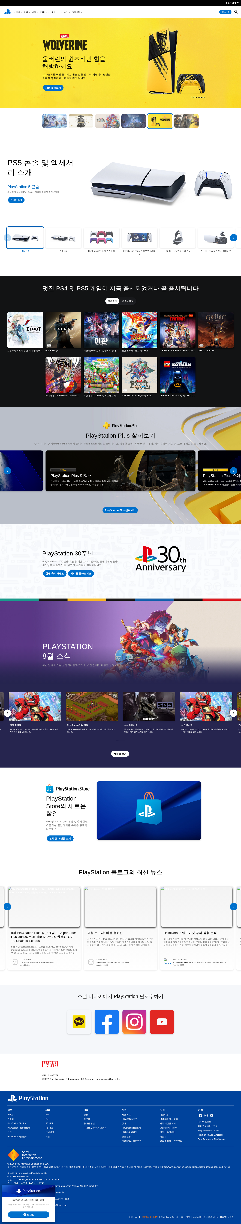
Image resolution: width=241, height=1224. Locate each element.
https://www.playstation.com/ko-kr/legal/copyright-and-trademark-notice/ (196, 1167)
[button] (54, 121)
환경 (86, 1114)
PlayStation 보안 (129, 1119)
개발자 (163, 1136)
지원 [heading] (124, 1109)
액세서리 (50, 1132)
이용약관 (164, 1114)
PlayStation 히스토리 (17, 1136)
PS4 (48, 1119)
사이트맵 (196, 1217)
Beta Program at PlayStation (211, 1139)
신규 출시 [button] (112, 301)
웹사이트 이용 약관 (170, 1217)
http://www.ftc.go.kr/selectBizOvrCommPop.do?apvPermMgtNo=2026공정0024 (60, 1186)
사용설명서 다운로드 (131, 1141)
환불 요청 (126, 1136)
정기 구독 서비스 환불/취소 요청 (218, 1217)
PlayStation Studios (16, 1123)
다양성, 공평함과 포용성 (95, 1128)
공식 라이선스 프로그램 (171, 1141)
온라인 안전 (89, 1123)
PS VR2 (49, 1123)
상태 (124, 1123)
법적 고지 (133, 1217)
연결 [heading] (200, 1109)
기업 (9, 1132)
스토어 (17, 12)
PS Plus (43, 12)
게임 (34, 12)
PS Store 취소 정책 (169, 1119)
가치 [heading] (86, 1109)
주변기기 (55, 12)
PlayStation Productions (18, 1128)
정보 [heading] (9, 1109)
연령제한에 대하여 (168, 1128)
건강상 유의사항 (167, 1132)
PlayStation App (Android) (210, 1135)
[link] (34, 713)
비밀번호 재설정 (129, 1132)
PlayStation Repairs (131, 1128)
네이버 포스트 (204, 1121)
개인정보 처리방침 (149, 1217)
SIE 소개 (11, 1114)
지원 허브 (126, 1114)
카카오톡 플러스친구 (208, 1126)
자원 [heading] (162, 1109)
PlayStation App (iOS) (208, 1130)
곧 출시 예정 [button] (127, 301)
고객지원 (76, 12)
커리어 (10, 1119)
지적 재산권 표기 (168, 1123)
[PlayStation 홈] (7, 12)
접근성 (87, 1119)
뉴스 (66, 12)
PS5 (26, 12)
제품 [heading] (48, 1109)
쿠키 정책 (185, 1217)
